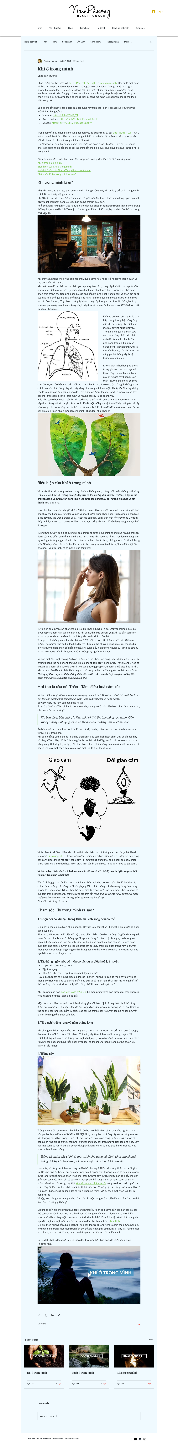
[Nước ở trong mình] (89, 1356)
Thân (45, 42)
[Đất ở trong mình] (44, 1356)
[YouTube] (135, 1439)
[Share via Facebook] (39, 1315)
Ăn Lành (81, 42)
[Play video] (89, 1275)
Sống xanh (67, 42)
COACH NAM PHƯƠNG (34, 1438)
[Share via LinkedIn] (52, 1315)
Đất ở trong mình (37, 1372)
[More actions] (138, 61)
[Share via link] (59, 1315)
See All (151, 1340)
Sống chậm (96, 42)
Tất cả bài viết (30, 42)
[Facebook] (131, 1439)
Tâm (55, 42)
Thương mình (112, 42)
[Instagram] (144, 1439)
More (126, 42)
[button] (150, 42)
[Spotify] (140, 1439)
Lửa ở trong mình (127, 1372)
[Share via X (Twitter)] (45, 1315)
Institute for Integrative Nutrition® (67, 1438)
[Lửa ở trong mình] (134, 1356)
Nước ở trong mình (83, 1372)
